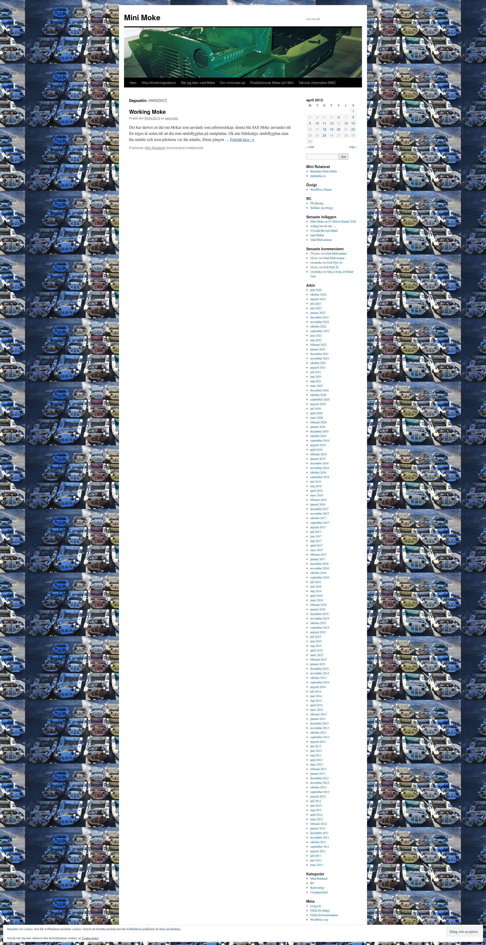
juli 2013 (315, 746)
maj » (353, 146)
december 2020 (319, 390)
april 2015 (316, 650)
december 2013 (319, 723)
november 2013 (319, 728)
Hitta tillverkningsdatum (158, 82)
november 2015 (319, 618)
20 (338, 129)
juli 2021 (315, 372)
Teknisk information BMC (317, 82)
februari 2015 (318, 659)
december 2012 (319, 778)
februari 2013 (318, 769)
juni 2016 (316, 586)
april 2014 (316, 705)
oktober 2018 (318, 472)
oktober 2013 (318, 732)
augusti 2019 (318, 445)
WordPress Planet (321, 189)
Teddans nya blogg (321, 208)
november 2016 (319, 568)
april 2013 (316, 760)
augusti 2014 (318, 687)
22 (353, 129)
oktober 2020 (318, 395)
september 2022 (319, 331)
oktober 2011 (318, 842)
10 (317, 123)
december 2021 (319, 354)
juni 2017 (316, 536)
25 (324, 135)
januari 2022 (317, 349)
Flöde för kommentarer (324, 915)
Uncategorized (319, 892)
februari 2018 (318, 500)
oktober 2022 (318, 326)
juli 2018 (315, 481)
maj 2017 (315, 541)
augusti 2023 (318, 299)
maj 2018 (315, 486)
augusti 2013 (318, 741)
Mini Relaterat (155, 148)
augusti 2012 (318, 796)
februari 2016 (318, 605)
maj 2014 (315, 700)
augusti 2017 (318, 527)
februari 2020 (318, 422)
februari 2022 (318, 344)
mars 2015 (316, 655)
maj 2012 (315, 810)
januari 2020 (317, 427)
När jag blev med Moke (198, 82)
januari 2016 (317, 609)
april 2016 (316, 595)
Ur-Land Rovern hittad (323, 230)
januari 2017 (317, 559)
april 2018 (316, 490)
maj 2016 (315, 591)
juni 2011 (316, 860)
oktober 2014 (318, 678)
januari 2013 (317, 773)
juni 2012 (316, 805)
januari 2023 (317, 313)
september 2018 (319, 477)
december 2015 (319, 614)
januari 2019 (317, 459)
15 (353, 123)
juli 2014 (315, 691)
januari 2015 (317, 664)
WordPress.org (319, 919)
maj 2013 (315, 755)
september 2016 (319, 577)
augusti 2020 (318, 404)
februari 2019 (318, 454)
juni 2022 (316, 335)
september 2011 (319, 846)
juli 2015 (315, 636)
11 (324, 123)
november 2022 (319, 322)
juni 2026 (316, 290)
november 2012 (319, 782)
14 (346, 123)
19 (331, 129)
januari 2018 (317, 504)
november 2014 (319, 673)
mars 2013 (316, 764)
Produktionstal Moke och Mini (272, 82)
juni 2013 (316, 751)
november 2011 (319, 837)
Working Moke (147, 111)
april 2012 (316, 814)
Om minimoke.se (232, 82)
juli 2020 (315, 408)
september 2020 (319, 399)
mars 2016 (316, 600)
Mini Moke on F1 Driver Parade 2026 (333, 221)
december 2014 (319, 668)
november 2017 (319, 513)
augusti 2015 (318, 632)
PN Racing (316, 203)
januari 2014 (317, 719)
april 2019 (316, 449)
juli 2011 (315, 855)
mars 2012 (316, 819)
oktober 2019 (318, 436)
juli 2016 (315, 582)
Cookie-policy (90, 938)
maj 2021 (315, 381)
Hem (133, 82)
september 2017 (319, 522)
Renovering (317, 887)
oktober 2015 (318, 623)
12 (331, 123)
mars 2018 (316, 495)
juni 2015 (316, 641)
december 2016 (319, 563)
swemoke (171, 118)
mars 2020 (316, 417)
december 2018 (319, 463)
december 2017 (319, 509)
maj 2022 (315, 340)
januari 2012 (317, 828)
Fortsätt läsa (242, 139)
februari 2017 (318, 554)
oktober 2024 (318, 294)
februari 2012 (318, 824)
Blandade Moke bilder (323, 171)
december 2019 (319, 431)
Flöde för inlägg (320, 910)
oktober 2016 (318, 573)
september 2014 (319, 682)
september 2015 (319, 627)
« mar (310, 146)
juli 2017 (315, 532)
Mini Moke (142, 17)
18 (324, 129)
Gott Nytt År (334, 262)
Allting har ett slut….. (323, 226)
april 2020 (316, 413)
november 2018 (319, 468)
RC (312, 883)
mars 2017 (316, 550)
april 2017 (316, 545)
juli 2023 (315, 303)
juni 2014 (316, 696)
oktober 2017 (318, 518)
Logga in (315, 906)
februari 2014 (318, 714)
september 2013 (319, 737)
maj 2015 (315, 646)
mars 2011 (316, 865)
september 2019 (319, 440)
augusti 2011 (318, 851)
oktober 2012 (318, 787)
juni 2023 (316, 308)
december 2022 (319, 317)
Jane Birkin (317, 235)
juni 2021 (316, 376)
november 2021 (319, 358)
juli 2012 (315, 801)
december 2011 (319, 833)
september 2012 (319, 792)
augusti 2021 (318, 367)
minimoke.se (318, 176)
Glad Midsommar (321, 240)
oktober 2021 (318, 363)
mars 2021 (316, 386)
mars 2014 (316, 709)
